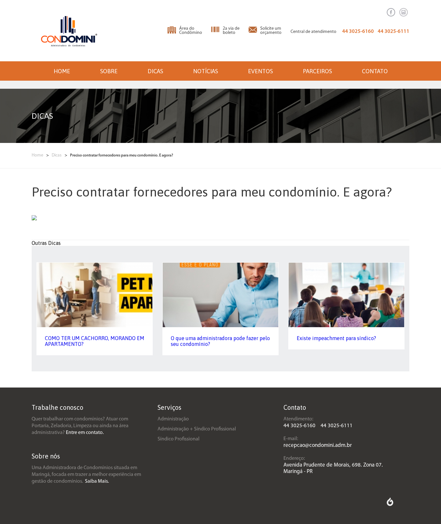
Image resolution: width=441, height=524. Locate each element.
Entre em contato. (85, 432)
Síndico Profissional (179, 439)
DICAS (155, 71)
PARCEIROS (317, 71)
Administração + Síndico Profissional (197, 429)
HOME (62, 71)
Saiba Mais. (97, 481)
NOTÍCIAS (205, 71)
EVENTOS (260, 71)
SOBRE (109, 71)
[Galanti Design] (390, 504)
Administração (173, 419)
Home (38, 155)
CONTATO (375, 71)
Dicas (57, 155)
